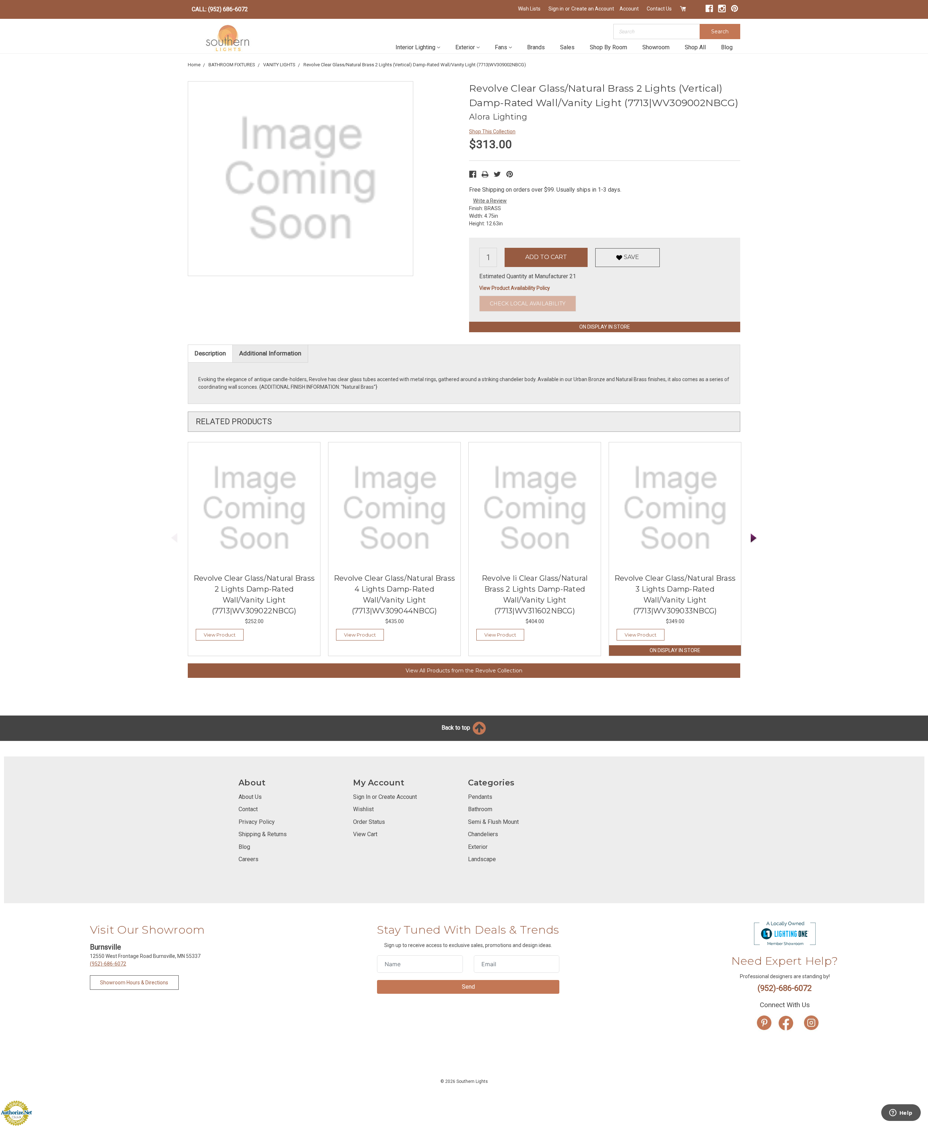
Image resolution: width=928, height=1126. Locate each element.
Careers (248, 859)
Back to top (457, 727)
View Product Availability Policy (514, 288)
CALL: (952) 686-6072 (220, 9)
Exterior (465, 47)
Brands (536, 47)
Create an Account (592, 9)
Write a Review (490, 201)
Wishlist (363, 809)
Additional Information (270, 353)
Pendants (480, 796)
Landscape (482, 859)
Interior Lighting (415, 47)
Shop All (695, 47)
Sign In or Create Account (385, 796)
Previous (174, 538)
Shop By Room (608, 47)
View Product (220, 635)
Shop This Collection (492, 131)
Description (210, 353)
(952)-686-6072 (108, 964)
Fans (501, 47)
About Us (250, 796)
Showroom (656, 47)
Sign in (556, 9)
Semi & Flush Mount (493, 821)
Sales (567, 47)
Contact (248, 809)
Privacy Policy (257, 821)
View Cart (365, 834)
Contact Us (659, 9)
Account (629, 9)
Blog (727, 47)
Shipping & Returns (263, 834)
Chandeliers (483, 834)
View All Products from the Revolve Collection (464, 670)
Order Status (369, 821)
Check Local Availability (528, 303)
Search (720, 31)
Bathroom (480, 809)
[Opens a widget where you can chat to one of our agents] (901, 1113)
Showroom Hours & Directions (134, 982)
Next (754, 538)
